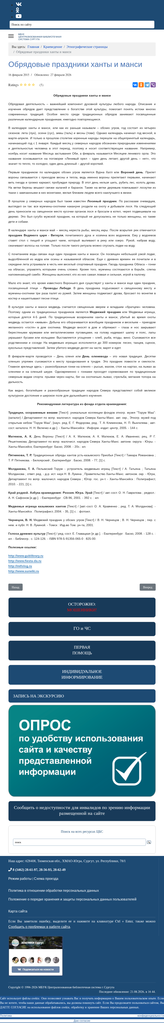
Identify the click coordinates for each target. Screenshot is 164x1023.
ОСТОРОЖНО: (82, 607)
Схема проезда (46, 878)
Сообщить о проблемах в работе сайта (39, 926)
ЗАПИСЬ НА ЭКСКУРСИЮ (38, 696)
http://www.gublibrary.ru (25, 555)
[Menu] (11, 36)
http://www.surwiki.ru (23, 571)
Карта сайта (17, 911)
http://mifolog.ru (20, 566)
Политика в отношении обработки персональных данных (53, 890)
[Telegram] (147, 84)
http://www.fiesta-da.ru (24, 561)
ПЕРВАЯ (82, 650)
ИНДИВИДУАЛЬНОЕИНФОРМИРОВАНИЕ (82, 674)
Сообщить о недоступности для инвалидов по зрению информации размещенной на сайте (82, 810)
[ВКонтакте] (135, 84)
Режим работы (20, 878)
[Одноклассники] (141, 84)
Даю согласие (82, 1020)
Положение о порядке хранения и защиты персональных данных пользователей (72, 899)
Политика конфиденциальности (82, 1015)
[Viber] (153, 84)
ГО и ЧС (82, 628)
